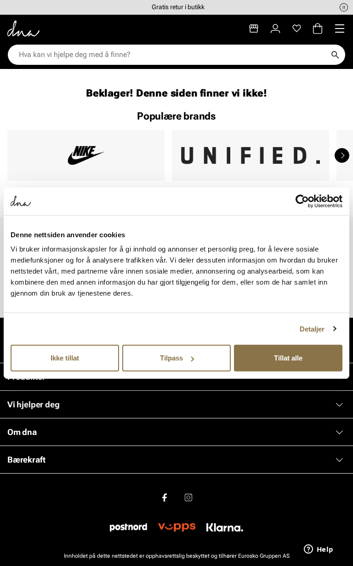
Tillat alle (288, 358)
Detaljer (312, 328)
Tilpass (171, 358)
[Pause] (343, 7)
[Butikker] (253, 28)
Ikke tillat (65, 358)
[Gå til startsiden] (23, 28)
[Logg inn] (275, 28)
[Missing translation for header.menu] (339, 28)
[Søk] (335, 55)
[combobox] (172, 55)
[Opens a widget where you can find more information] (318, 549)
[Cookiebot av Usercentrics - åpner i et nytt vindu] (302, 201)
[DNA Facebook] (165, 498)
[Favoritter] (296, 28)
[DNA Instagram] (188, 498)
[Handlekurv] (317, 28)
